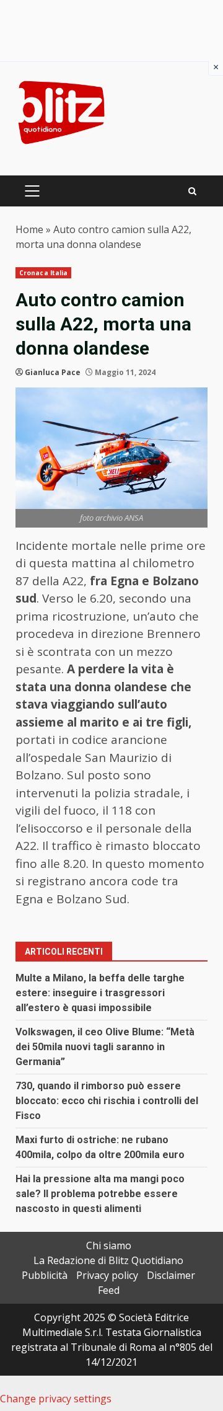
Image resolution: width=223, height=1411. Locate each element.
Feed (109, 1290)
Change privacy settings (56, 1398)
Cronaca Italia (43, 272)
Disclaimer (171, 1275)
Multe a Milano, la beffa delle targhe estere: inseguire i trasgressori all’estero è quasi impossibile (100, 993)
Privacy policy (107, 1275)
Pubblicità (45, 1275)
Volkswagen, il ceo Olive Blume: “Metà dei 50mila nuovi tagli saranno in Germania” (105, 1047)
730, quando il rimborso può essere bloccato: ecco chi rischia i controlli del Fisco (106, 1100)
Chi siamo (108, 1245)
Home (29, 229)
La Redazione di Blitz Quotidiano (108, 1260)
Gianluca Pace (53, 372)
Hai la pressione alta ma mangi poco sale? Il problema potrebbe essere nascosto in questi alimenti (100, 1193)
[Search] (192, 191)
